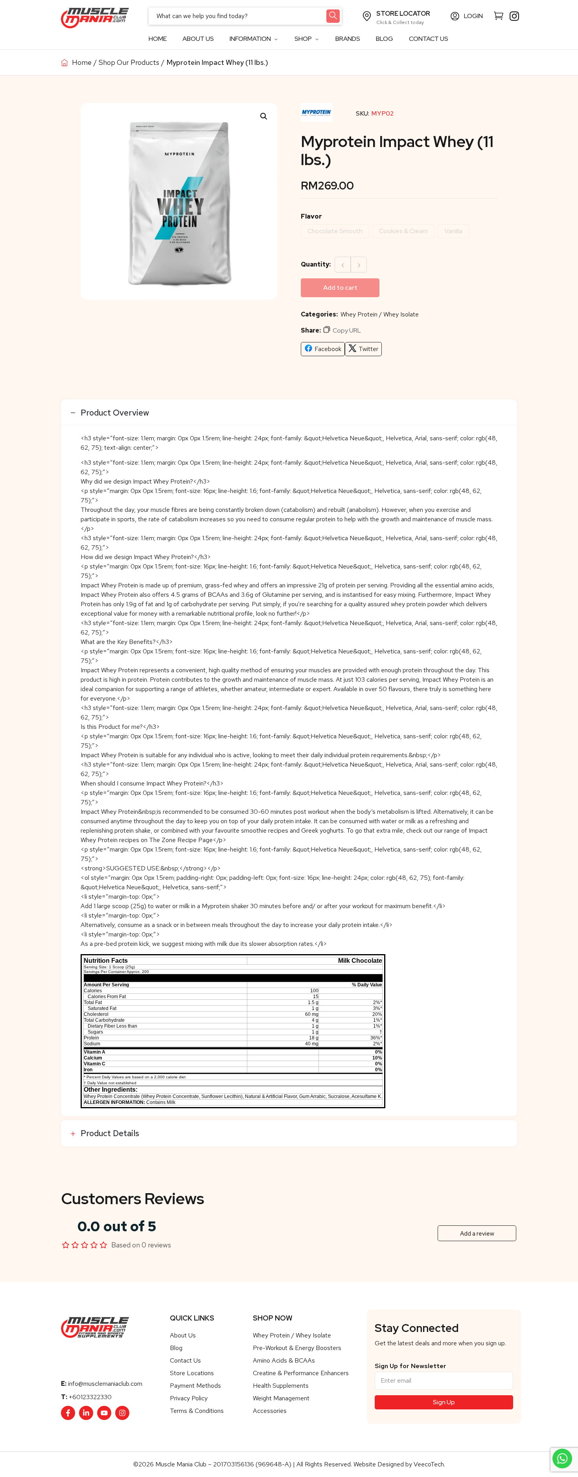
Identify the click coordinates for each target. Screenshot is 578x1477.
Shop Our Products (129, 62)
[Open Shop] (317, 39)
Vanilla (453, 231)
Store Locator (403, 13)
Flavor (311, 216)
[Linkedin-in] (86, 1413)
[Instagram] (122, 1413)
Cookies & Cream (403, 231)
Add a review (477, 1234)
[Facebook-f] (68, 1413)
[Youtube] (104, 1413)
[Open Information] (276, 39)
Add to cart (340, 287)
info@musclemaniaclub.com (105, 1384)
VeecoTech (429, 1464)
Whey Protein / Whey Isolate (380, 314)
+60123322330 (90, 1397)
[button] (264, 116)
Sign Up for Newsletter (410, 1366)
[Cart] (498, 15)
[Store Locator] (366, 16)
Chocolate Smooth (335, 231)
